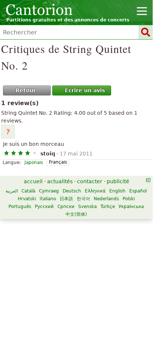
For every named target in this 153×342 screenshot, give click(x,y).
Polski (129, 198)
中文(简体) (76, 214)
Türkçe (107, 206)
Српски (65, 206)
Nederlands (106, 198)
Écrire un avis (85, 90)
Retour (26, 90)
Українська (131, 206)
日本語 (66, 198)
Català (28, 191)
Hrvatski (27, 198)
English (117, 191)
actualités (60, 181)
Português (20, 206)
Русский (44, 206)
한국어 (83, 198)
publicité (118, 181)
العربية (12, 191)
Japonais (33, 162)
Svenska (87, 206)
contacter (89, 181)
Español (138, 191)
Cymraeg (49, 191)
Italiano (48, 198)
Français (58, 162)
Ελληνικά (95, 191)
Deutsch (72, 191)
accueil (33, 181)
